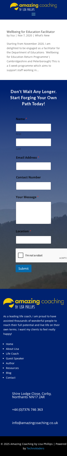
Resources (12, 368)
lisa (12, 35)
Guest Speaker (15, 358)
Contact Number (28, 177)
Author (10, 363)
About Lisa (12, 349)
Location (23, 231)
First (18, 134)
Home (9, 344)
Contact (10, 377)
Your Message (27, 197)
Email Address (27, 157)
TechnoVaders (35, 448)
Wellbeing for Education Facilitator (31, 32)
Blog (8, 373)
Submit (23, 268)
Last (18, 148)
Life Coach (12, 353)
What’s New (42, 35)
